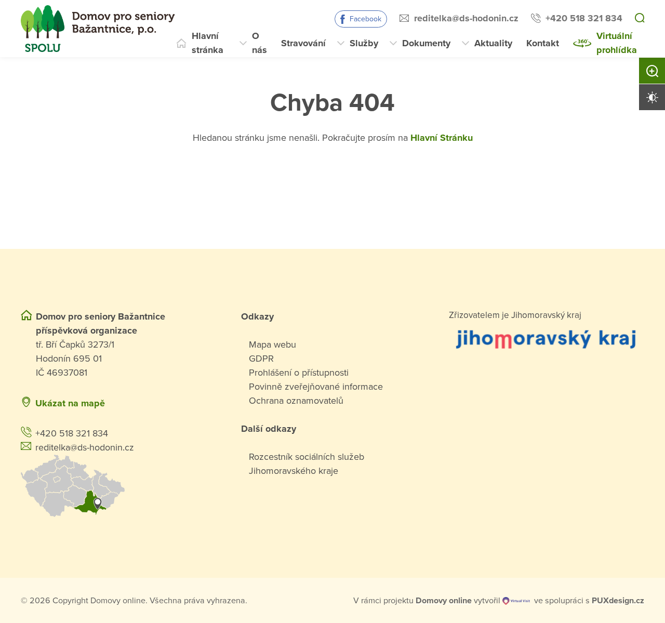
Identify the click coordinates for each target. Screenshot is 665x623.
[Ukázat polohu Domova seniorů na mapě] (118, 486)
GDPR (261, 358)
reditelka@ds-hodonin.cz (466, 18)
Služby (364, 43)
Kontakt (542, 43)
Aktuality (493, 43)
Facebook (365, 19)
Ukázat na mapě (70, 403)
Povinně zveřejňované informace (316, 386)
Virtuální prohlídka (616, 43)
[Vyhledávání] (639, 18)
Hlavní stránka (207, 43)
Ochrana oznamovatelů (296, 400)
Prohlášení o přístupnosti (299, 372)
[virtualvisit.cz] (516, 600)
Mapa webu (272, 344)
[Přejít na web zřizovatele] (546, 338)
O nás (259, 43)
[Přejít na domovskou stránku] (98, 28)
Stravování (303, 43)
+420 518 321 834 (584, 18)
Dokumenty (426, 43)
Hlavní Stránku (441, 137)
